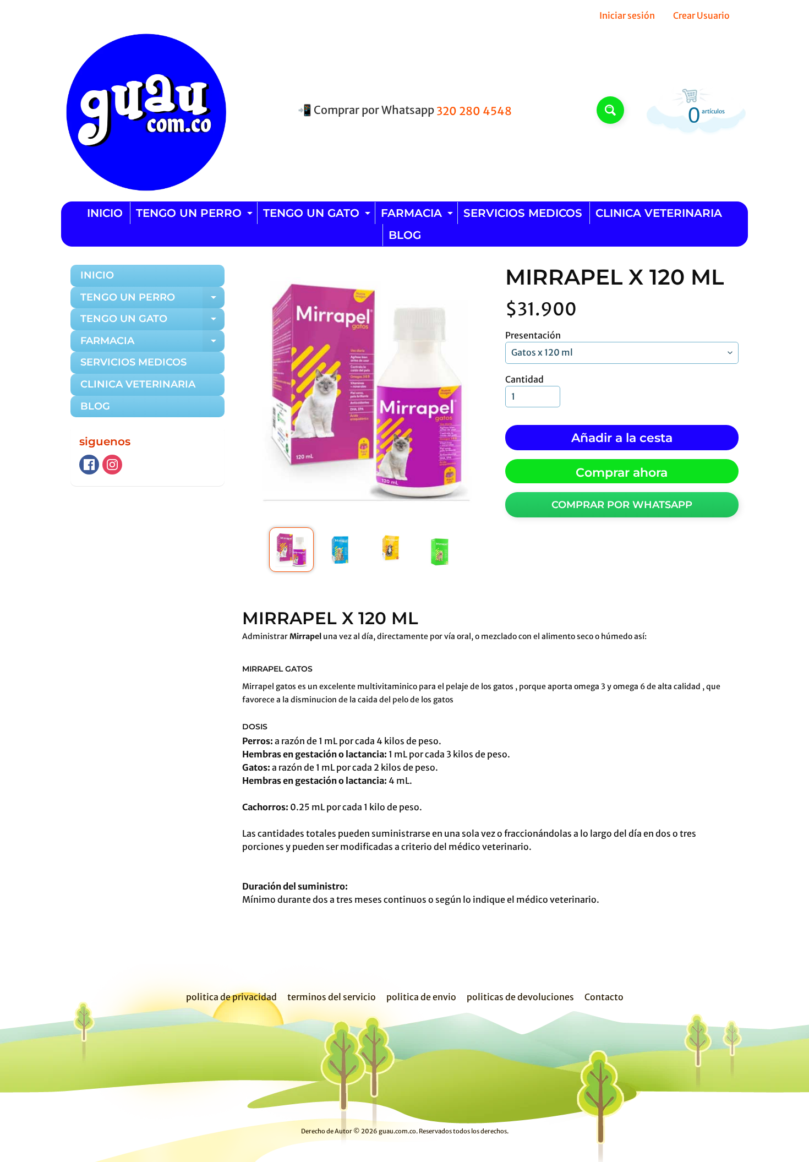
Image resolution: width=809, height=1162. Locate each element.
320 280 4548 (474, 111)
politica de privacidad (231, 996)
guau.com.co (397, 1131)
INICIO (105, 213)
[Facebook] (89, 464)
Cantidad (524, 379)
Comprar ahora (622, 472)
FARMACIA (418, 215)
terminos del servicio (331, 996)
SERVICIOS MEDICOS (522, 213)
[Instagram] (112, 464)
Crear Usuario (701, 15)
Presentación (533, 335)
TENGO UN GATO (318, 215)
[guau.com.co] (143, 110)
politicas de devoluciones (520, 996)
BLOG (405, 235)
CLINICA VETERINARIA (658, 213)
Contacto (604, 996)
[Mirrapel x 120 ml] (291, 549)
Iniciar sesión (627, 15)
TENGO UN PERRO (195, 215)
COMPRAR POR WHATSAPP (621, 505)
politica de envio (421, 996)
